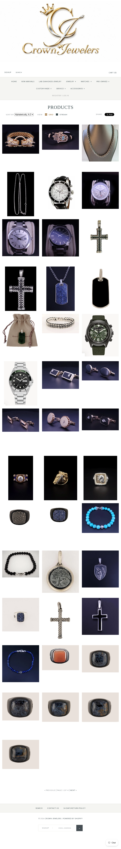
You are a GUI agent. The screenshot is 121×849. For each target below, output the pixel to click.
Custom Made (44, 88)
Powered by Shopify (73, 818)
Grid (51, 114)
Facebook (95, 72)
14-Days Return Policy (74, 808)
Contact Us (53, 808)
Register (56, 95)
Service (61, 88)
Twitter (98, 72)
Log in (66, 95)
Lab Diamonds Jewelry (50, 81)
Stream (63, 114)
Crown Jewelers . (53, 818)
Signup (7, 72)
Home (14, 81)
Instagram (102, 72)
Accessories (78, 88)
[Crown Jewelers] (60, 3)
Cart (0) (113, 73)
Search (39, 808)
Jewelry (71, 81)
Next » (73, 790)
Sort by (10, 114)
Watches (86, 81)
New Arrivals (27, 81)
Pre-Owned (103, 81)
